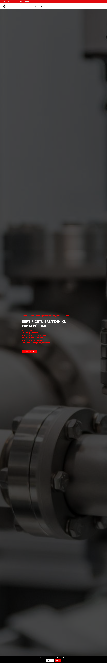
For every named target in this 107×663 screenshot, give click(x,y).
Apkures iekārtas (61, 6)
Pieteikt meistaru (29, 351)
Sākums (28, 6)
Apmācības (70, 6)
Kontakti (85, 6)
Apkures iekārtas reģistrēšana (48, 6)
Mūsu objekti (78, 6)
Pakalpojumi (34, 6)
